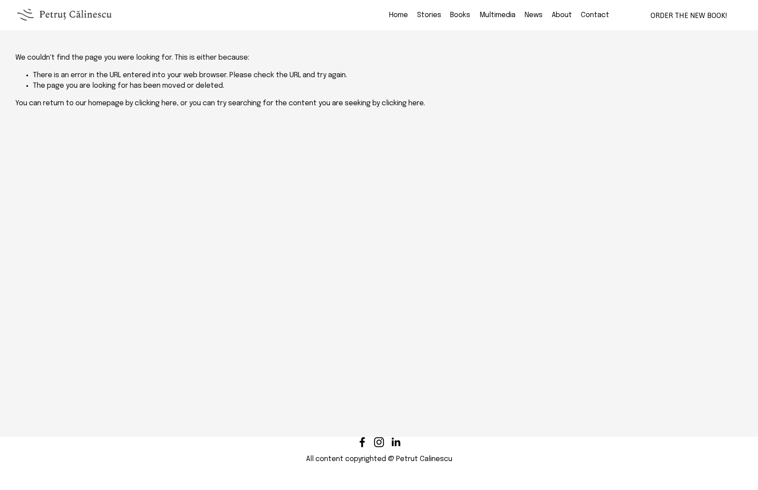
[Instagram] (379, 442)
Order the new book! (689, 15)
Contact (595, 15)
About (562, 15)
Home (398, 15)
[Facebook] (362, 442)
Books (460, 15)
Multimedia (497, 15)
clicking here (156, 103)
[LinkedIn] (395, 442)
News (534, 15)
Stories (429, 15)
